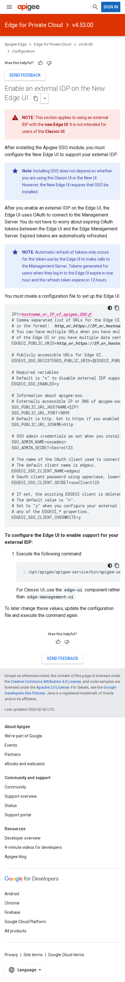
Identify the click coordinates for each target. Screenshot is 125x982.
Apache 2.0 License (52, 687)
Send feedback (25, 75)
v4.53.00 (82, 24)
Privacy (11, 954)
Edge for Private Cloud (34, 24)
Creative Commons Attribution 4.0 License (46, 681)
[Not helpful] (49, 63)
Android (12, 893)
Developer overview (23, 838)
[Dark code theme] (109, 307)
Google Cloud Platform (25, 921)
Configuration (23, 51)
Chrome (12, 903)
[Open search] (95, 6)
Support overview (21, 796)
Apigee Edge (15, 44)
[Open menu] (9, 7)
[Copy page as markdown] (36, 98)
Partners (13, 754)
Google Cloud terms (66, 954)
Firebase (12, 912)
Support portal (18, 815)
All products (15, 931)
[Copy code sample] (116, 307)
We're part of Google (23, 736)
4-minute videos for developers (33, 847)
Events (11, 745)
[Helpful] (40, 63)
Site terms (33, 954)
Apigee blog (15, 856)
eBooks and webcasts (25, 763)
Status (11, 805)
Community (15, 787)
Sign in (110, 7)
